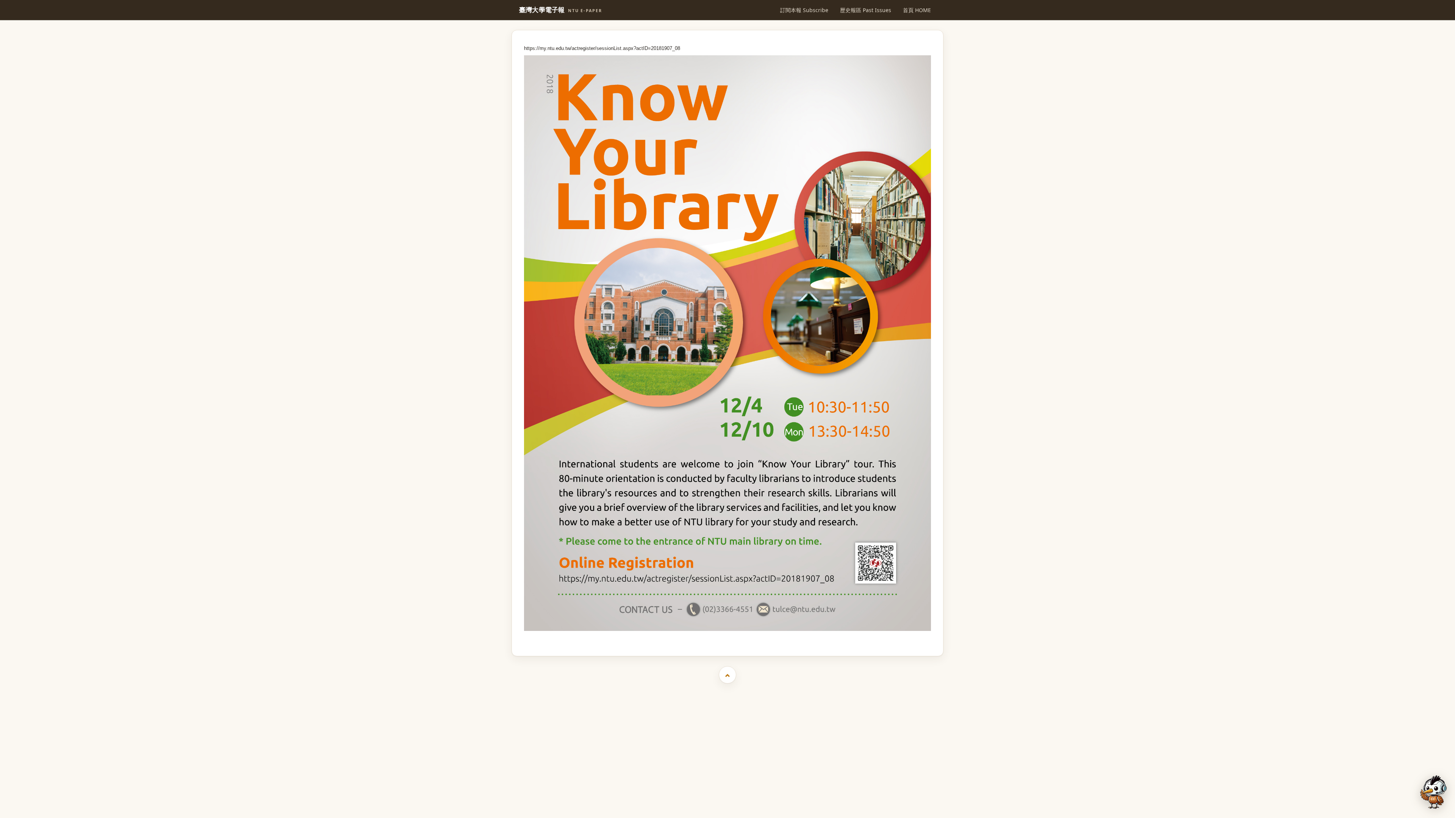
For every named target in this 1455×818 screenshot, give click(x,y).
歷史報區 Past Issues (865, 10)
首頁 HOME (917, 10)
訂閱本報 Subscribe (804, 10)
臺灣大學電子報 (560, 10)
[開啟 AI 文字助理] (1433, 792)
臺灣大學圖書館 (728, 637)
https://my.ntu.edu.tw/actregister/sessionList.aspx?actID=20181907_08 (602, 48)
